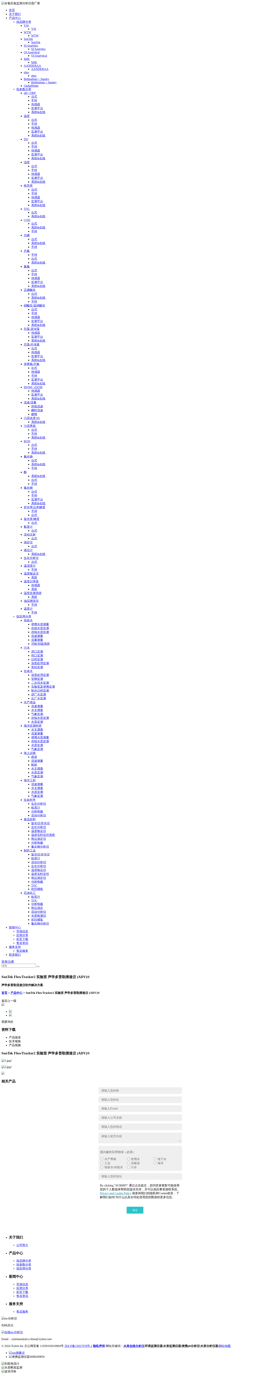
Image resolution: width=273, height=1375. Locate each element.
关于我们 (15, 14)
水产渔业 (30, 702)
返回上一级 (8, 1000)
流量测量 (37, 639)
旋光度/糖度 (31, 519)
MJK (27, 59)
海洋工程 (30, 780)
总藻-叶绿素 (32, 344)
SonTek (28, 38)
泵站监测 (37, 667)
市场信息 (22, 931)
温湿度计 (30, 565)
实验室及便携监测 (43, 686)
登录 (4, 961)
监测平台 (37, 108)
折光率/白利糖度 (34, 507)
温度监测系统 (33, 593)
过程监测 (37, 659)
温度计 (28, 608)
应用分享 (22, 935)
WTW (27, 32)
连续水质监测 (40, 632)
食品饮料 (30, 819)
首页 (12, 10)
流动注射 (30, 534)
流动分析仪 (38, 815)
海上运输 (30, 753)
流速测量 (37, 636)
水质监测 (37, 721)
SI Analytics (31, 45)
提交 (135, 1210)
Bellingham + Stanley (36, 79)
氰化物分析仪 (40, 846)
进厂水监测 (38, 694)
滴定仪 (28, 542)
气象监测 (37, 714)
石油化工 (30, 892)
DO (26, 139)
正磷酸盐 (30, 289)
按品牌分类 (23, 21)
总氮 (27, 250)
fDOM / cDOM (33, 387)
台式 (34, 96)
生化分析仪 (31, 558)
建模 (34, 414)
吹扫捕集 (37, 889)
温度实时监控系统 (43, 834)
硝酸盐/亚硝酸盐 (34, 305)
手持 (34, 100)
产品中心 (15, 18)
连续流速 (37, 406)
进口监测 (37, 651)
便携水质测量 (40, 624)
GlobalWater (31, 85)
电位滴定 (37, 907)
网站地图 (225, 1346)
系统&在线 (38, 112)
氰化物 (28, 456)
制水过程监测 (40, 690)
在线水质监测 (40, 628)
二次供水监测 (40, 682)
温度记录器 (31, 581)
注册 (11, 961)
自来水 (28, 671)
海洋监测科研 (33, 725)
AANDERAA (32, 65)
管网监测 (37, 678)
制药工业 (30, 850)
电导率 (28, 185)
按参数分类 (23, 89)
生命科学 (30, 799)
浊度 (27, 162)
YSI (26, 25)
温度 (27, 116)
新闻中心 (15, 927)
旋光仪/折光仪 (40, 823)
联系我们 (15, 954)
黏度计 (28, 526)
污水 (27, 647)
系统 (34, 577)
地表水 (28, 620)
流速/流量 (30, 402)
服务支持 (15, 946)
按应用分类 (23, 616)
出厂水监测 (38, 698)
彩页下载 (22, 939)
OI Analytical (32, 52)
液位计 (28, 550)
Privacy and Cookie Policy (115, 1193)
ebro (26, 72)
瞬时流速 (37, 410)
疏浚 (34, 756)
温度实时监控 (40, 873)
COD (27, 220)
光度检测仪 (38, 915)
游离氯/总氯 (31, 364)
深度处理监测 (40, 663)
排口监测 (37, 655)
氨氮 (27, 266)
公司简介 (22, 1245)
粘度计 (35, 807)
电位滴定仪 (38, 838)
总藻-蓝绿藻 (32, 328)
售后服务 (22, 950)
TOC (27, 208)
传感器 (35, 104)
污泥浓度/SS (32, 418)
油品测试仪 (31, 600)
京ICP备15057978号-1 (78, 1346)
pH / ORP (30, 93)
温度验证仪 (31, 573)
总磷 (27, 235)
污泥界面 (30, 425)
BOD (27, 441)
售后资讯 (22, 943)
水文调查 (37, 710)
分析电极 (37, 811)
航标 (34, 764)
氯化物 (28, 487)
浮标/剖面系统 (40, 643)
